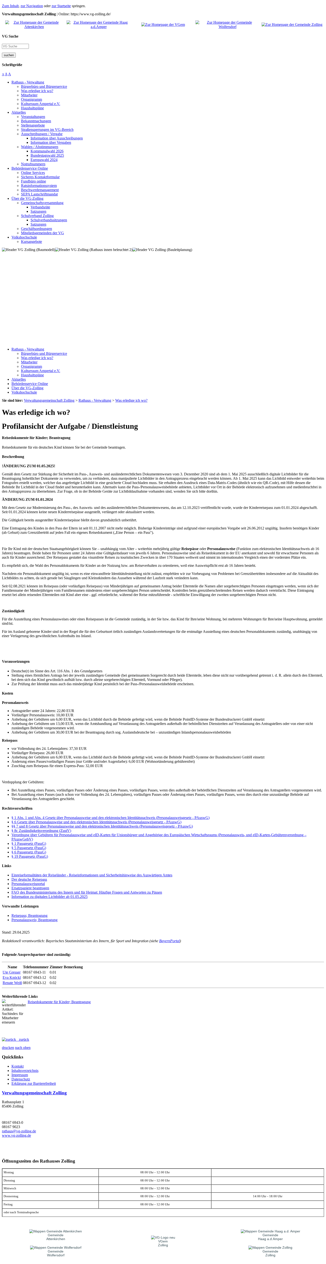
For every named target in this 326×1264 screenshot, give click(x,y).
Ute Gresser (12, 972)
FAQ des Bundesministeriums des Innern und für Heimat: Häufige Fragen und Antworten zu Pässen (86, 892)
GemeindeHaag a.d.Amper (270, 1237)
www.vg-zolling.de (16, 1135)
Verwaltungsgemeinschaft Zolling (34, 1092)
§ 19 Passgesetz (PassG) (29, 856)
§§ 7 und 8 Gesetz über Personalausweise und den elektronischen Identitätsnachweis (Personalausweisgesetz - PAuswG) (102, 826)
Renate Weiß (12, 983)
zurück (22, 1039)
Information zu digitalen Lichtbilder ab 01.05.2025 (49, 897)
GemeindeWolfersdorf (55, 1253)
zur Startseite (61, 6)
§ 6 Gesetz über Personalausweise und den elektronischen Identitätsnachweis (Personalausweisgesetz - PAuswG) (96, 822)
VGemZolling (163, 1243)
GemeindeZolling (270, 1253)
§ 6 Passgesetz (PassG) (28, 852)
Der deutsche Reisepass (29, 879)
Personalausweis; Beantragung (34, 920)
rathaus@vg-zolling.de (19, 1131)
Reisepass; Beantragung (29, 915)
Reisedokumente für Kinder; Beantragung (59, 1002)
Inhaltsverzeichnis (24, 1071)
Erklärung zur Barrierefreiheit (33, 1083)
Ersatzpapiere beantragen (30, 888)
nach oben (23, 1048)
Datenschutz (20, 1079)
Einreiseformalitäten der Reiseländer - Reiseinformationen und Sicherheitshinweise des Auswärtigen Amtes (91, 875)
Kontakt (17, 1066)
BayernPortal (169, 941)
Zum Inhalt (10, 6)
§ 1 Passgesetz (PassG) (28, 843)
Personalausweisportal (28, 884)
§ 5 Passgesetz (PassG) (28, 848)
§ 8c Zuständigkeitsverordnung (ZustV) (41, 831)
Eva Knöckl (12, 977)
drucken (8, 1048)
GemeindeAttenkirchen (55, 1237)
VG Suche (10, 36)
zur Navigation (32, 6)
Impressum (19, 1075)
